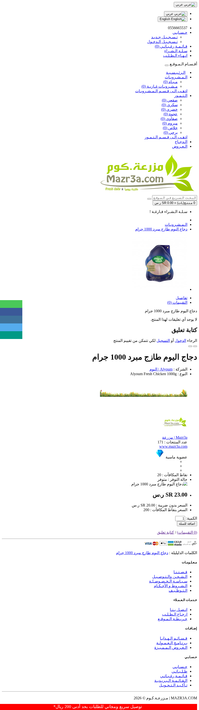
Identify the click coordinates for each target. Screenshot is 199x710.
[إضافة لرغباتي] (195, 346)
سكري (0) (170, 105)
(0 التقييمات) (187, 532)
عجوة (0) (171, 114)
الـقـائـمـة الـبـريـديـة (170, 680)
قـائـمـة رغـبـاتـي (173, 676)
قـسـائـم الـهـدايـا (173, 638)
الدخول (180, 340)
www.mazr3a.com (173, 446)
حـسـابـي (180, 667)
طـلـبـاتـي (179, 671)
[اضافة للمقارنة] (190, 346)
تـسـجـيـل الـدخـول (162, 42)
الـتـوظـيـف (178, 590)
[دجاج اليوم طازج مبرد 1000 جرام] (159, 289)
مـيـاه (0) (170, 82)
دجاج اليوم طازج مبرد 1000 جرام (161, 229)
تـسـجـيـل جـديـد (164, 37)
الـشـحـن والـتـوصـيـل (169, 577)
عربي (170, 14)
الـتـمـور (180, 95)
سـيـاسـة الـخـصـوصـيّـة (168, 581)
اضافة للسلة (187, 523)
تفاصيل (181, 298)
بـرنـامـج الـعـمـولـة (171, 643)
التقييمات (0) (177, 302)
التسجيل (163, 340)
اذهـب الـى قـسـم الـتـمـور (166, 137)
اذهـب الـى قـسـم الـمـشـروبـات (161, 91)
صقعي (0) (170, 100)
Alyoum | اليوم (161, 369)
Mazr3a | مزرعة (174, 437)
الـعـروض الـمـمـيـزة (170, 647)
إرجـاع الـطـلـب (174, 614)
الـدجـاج (181, 142)
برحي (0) (171, 132)
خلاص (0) (170, 128)
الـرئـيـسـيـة (175, 72)
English (165, 19)
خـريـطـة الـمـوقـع (172, 619)
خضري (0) (169, 109)
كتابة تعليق (165, 532)
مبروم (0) (170, 123)
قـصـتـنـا (180, 572)
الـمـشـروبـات (176, 77)
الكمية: (191, 518)
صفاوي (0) (169, 119)
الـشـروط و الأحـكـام (170, 586)
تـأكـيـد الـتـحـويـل (173, 685)
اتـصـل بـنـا (178, 610)
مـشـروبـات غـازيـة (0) (159, 86)
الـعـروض (179, 146)
